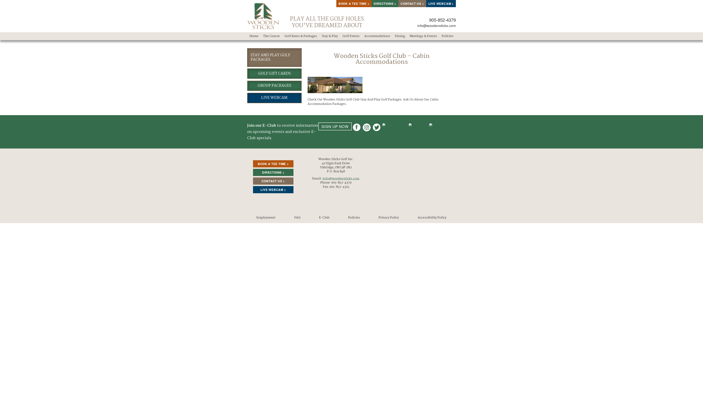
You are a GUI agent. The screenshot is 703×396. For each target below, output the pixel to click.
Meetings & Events (423, 36)
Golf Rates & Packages (300, 36)
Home (254, 36)
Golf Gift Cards (274, 74)
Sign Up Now (335, 126)
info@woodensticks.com (436, 25)
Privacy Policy (389, 217)
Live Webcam (439, 3)
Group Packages (274, 86)
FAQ (297, 217)
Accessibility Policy (432, 217)
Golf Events (351, 36)
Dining (400, 36)
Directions (383, 3)
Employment (265, 217)
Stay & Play (330, 36)
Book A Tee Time (353, 3)
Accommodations (377, 36)
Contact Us (411, 3)
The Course (271, 36)
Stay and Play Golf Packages (270, 57)
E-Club (324, 217)
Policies (447, 36)
